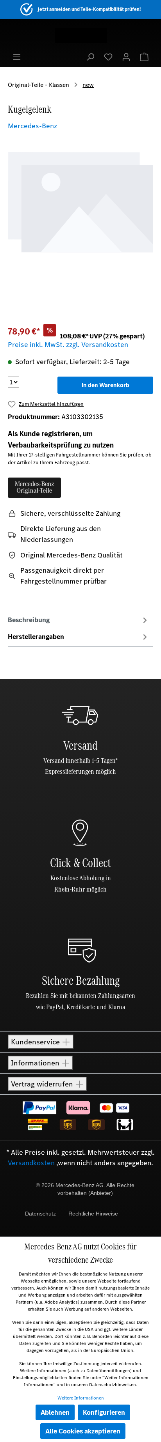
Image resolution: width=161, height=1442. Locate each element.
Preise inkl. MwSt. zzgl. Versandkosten (68, 344)
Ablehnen (55, 1412)
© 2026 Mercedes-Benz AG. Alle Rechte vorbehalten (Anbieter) (85, 1189)
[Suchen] (90, 56)
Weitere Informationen (80, 1398)
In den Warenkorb (105, 385)
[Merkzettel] (108, 56)
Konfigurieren (104, 1412)
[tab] (78, 619)
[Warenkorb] (144, 56)
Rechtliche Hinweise (93, 1213)
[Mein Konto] (126, 56)
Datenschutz (40, 1213)
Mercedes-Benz (32, 126)
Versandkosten (31, 1163)
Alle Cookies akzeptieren (82, 1431)
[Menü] (17, 56)
